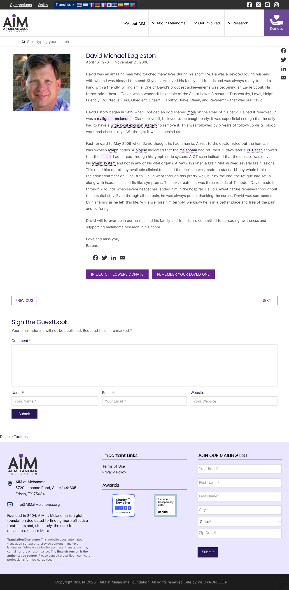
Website (197, 392)
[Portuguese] (133, 4)
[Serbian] (115, 4)
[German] (97, 4)
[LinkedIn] (283, 68)
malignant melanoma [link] (115, 118)
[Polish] (127, 4)
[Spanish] (121, 4)
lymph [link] (113, 150)
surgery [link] (150, 125)
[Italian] (103, 4)
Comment (21, 340)
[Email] (283, 77)
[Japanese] (109, 4)
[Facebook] (283, 50)
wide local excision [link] (127, 125)
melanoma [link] (188, 150)
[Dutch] (86, 4)
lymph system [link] (104, 163)
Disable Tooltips (14, 436)
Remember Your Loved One (183, 274)
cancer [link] (106, 156)
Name (18, 392)
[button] (134, 23)
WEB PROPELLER (212, 582)
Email (108, 392)
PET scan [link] (255, 150)
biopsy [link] (141, 150)
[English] (80, 4)
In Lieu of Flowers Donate (117, 274)
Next (266, 300)
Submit (208, 552)
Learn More (39, 530)
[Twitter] (283, 59)
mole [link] (191, 112)
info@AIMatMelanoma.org (38, 504)
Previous (24, 300)
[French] (92, 4)
